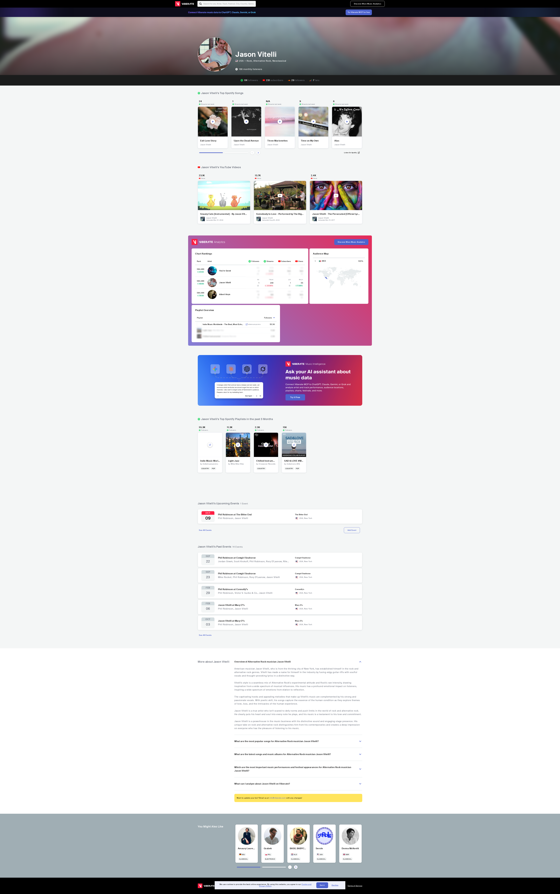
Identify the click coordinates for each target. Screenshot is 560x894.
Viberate (184, 3)
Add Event (352, 530)
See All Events (205, 530)
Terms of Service (355, 886)
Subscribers (286, 261)
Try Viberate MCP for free (359, 12)
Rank (199, 261)
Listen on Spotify (350, 153)
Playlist (200, 318)
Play (212, 121)
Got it (322, 885)
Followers (255, 261)
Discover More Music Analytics (367, 4)
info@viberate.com (277, 798)
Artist (210, 261)
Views (300, 261)
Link (246, 324)
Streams (270, 261)
